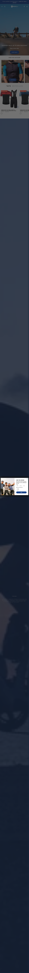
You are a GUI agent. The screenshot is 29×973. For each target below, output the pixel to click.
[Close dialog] (27, 478)
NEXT (21, 492)
